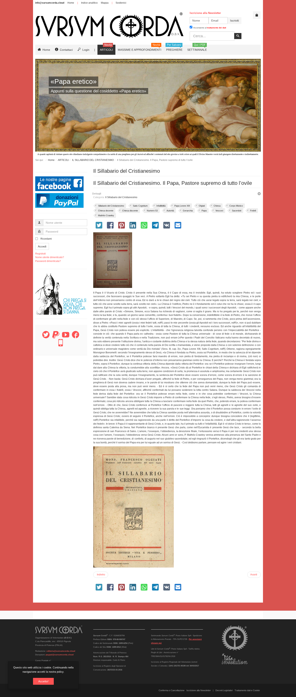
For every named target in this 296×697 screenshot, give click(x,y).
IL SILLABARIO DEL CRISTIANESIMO (93, 160)
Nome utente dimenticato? (49, 257)
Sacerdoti (236, 210)
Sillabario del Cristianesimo (111, 206)
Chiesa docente (105, 210)
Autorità (170, 210)
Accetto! (43, 681)
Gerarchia (188, 210)
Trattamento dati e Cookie (247, 690)
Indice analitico (89, 2)
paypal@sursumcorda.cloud (59, 655)
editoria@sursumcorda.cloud (61, 651)
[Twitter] (46, 337)
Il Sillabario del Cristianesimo (121, 197)
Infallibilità (161, 206)
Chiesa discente (130, 210)
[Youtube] (65, 337)
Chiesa (217, 206)
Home (70, 2)
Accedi (42, 246)
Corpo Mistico (236, 206)
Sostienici (121, 2)
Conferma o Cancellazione (171, 690)
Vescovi (219, 210)
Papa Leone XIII (182, 206)
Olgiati (202, 206)
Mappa (105, 2)
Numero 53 (152, 210)
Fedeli (253, 210)
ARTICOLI (63, 160)
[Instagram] (60, 345)
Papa (204, 210)
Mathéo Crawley (106, 215)
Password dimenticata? (48, 261)
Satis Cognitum (140, 206)
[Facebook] (75, 337)
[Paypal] (55, 337)
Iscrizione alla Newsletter (198, 690)
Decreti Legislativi (224, 690)
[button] (259, 194)
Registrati (40, 253)
